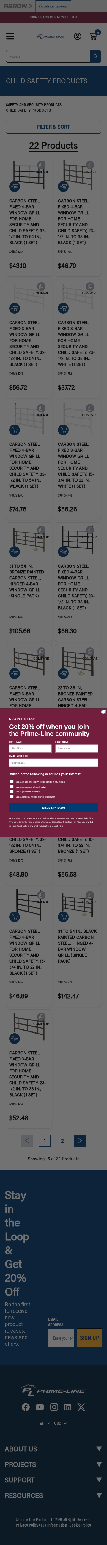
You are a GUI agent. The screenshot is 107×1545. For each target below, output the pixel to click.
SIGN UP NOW (53, 807)
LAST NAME (62, 742)
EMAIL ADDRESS (18, 756)
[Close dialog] (104, 712)
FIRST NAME (16, 742)
